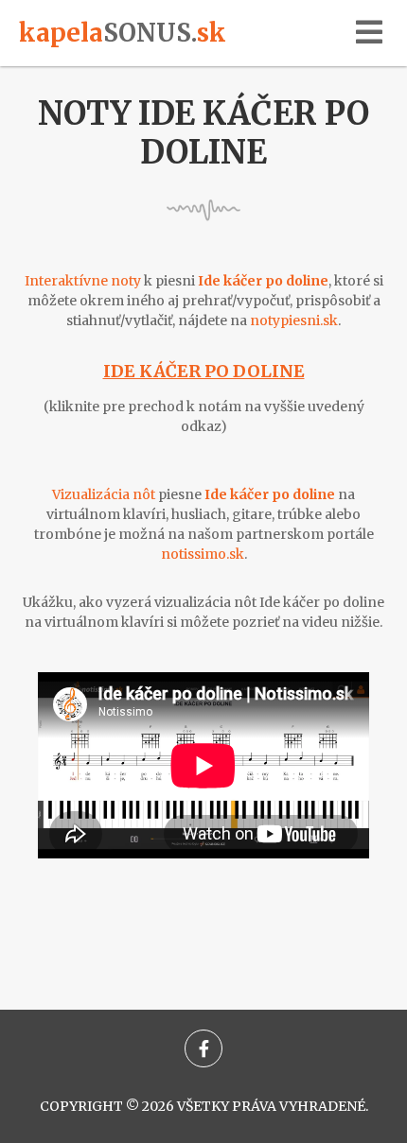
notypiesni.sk (294, 320)
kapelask (122, 32)
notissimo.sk (202, 554)
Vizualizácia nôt (103, 494)
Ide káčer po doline (204, 371)
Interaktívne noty (83, 280)
